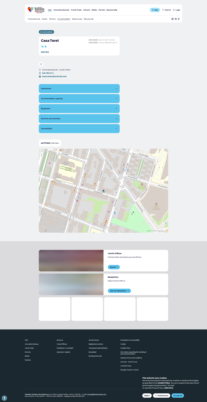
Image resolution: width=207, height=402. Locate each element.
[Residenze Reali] (120, 309)
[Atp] (54, 309)
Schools (86, 10)
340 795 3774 (47, 73)
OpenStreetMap (156, 231)
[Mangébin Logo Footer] (87, 309)
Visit (50, 10)
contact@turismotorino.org (96, 394)
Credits (123, 344)
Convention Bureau (61, 10)
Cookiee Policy (126, 366)
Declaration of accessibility (130, 340)
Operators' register (63, 352)
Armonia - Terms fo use (129, 362)
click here (168, 388)
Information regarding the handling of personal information (134, 353)
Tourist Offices (62, 344)
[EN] (172, 19)
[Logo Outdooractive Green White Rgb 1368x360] (152, 309)
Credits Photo (125, 348)
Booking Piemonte (95, 356)
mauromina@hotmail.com (54, 76)
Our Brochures (94, 340)
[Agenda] (175, 19)
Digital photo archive (96, 344)
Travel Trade (76, 10)
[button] (103, 190)
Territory (52, 19)
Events (44, 19)
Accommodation (63, 19)
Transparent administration (98, 348)
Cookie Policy (164, 383)
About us (60, 340)
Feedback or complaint (65, 348)
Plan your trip (88, 19)
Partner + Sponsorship (108, 10)
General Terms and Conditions (131, 358)
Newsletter (92, 352)
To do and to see (34, 19)
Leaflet (148, 231)
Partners (28, 360)
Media (94, 10)
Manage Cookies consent (130, 370)
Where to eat (77, 19)
